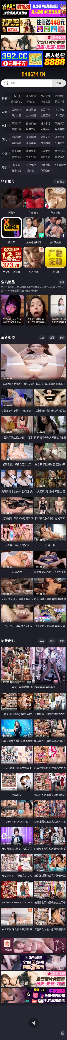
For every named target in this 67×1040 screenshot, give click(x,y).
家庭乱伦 (31, 151)
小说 (4, 153)
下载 (61, 282)
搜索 (59, 83)
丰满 (42, 641)
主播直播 (45, 115)
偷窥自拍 (16, 137)
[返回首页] (62, 1033)
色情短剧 (45, 170)
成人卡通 (45, 123)
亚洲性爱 (16, 123)
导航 (4, 167)
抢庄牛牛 (60, 101)
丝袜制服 (31, 115)
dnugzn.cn (33, 74)
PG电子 (17, 95)
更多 (61, 337)
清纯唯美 (31, 143)
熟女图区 (45, 143)
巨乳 (51, 337)
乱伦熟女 (45, 129)
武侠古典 (60, 151)
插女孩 (16, 164)
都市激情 (16, 151)
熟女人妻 (16, 115)
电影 (4, 126)
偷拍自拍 (31, 123)
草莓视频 (45, 164)
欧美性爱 (60, 123)
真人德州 (31, 95)
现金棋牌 (45, 101)
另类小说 (31, 156)
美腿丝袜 (16, 143)
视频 (4, 112)
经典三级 (31, 129)
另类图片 (60, 143)
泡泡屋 (31, 170)
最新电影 (8, 640)
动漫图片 (60, 137)
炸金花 (31, 101)
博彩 (4, 98)
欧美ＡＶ (45, 109)
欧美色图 (45, 137)
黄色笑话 (45, 156)
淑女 (51, 641)
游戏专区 (60, 95)
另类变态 (60, 129)
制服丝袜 (16, 129)
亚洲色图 (31, 137)
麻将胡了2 (16, 101)
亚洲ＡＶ (16, 109)
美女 (42, 337)
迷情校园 (16, 156)
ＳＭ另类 (60, 115)
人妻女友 (45, 151)
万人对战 (45, 95)
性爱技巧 (60, 156)
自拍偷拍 (31, 109)
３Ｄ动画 (60, 109)
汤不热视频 (60, 164)
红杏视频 (16, 170)
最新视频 (8, 337)
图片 (4, 139)
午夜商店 (31, 164)
